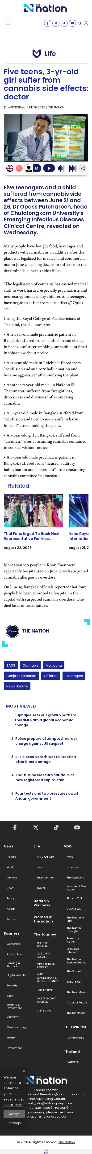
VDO (68, 846)
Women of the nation (43, 919)
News (8, 846)
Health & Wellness (42, 903)
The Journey (45, 934)
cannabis (30, 665)
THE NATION (56, 107)
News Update (17, 686)
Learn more (14, 1104)
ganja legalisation (21, 675)
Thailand (72, 1051)
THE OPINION (75, 1027)
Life (37, 846)
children (51, 675)
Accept (14, 1114)
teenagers (74, 675)
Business (12, 933)
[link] (33, 526)
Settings (14, 1123)
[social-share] (47, 23)
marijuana (54, 665)
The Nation (67, 1142)
